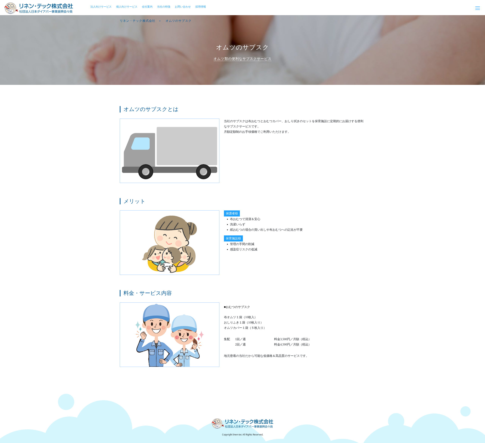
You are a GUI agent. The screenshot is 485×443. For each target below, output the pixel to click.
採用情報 (200, 6)
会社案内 (147, 6)
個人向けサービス (126, 6)
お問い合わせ (183, 6)
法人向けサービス (101, 6)
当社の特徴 (163, 6)
